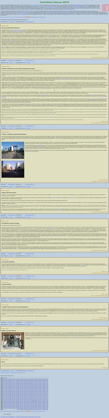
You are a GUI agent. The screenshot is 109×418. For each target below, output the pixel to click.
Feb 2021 (8, 384)
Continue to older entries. (4, 372)
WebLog (104, 9)
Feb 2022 (8, 383)
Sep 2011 (34, 398)
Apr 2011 (15, 398)
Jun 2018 (23, 388)
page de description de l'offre (58, 197)
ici (26, 40)
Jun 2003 (23, 409)
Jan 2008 (4, 402)
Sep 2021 (34, 384)
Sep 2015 (34, 392)
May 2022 (20, 383)
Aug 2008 (31, 402)
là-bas (45, 267)
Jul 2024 (27, 380)
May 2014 (20, 394)
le (7, 40)
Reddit (32, 416)
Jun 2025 (23, 379)
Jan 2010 (4, 399)
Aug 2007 (31, 403)
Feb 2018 (8, 388)
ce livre (32, 72)
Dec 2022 (46, 383)
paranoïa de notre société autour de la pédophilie (18, 29)
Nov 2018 (42, 388)
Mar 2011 (12, 398)
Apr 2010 (16, 399)
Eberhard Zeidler (57, 104)
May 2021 (20, 384)
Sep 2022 (34, 383)
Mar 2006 (12, 405)
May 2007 (20, 403)
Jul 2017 (27, 390)
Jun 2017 (23, 390)
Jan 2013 (4, 395)
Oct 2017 (38, 390)
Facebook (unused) (36, 416)
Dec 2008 (46, 402)
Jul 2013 (27, 395)
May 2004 (20, 407)
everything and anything (32, 11)
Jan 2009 (4, 401)
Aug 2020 (31, 386)
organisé (53, 136)
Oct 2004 (38, 407)
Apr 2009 (16, 401)
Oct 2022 (38, 383)
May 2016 (20, 391)
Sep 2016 (34, 391)
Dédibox (78, 337)
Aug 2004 (31, 407)
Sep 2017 (34, 390)
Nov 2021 (42, 384)
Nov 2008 (42, 402)
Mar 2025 (12, 379)
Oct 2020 (38, 386)
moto (58, 5)
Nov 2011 (42, 398)
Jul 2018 (27, 388)
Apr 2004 (16, 407)
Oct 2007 (38, 403)
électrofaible (4, 96)
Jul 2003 (27, 409)
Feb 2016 (8, 391)
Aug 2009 (31, 401)
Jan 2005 (4, 406)
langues (75, 5)
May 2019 (20, 387)
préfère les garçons (39, 6)
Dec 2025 (46, 379)
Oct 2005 (38, 406)
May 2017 (20, 390)
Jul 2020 (27, 386)
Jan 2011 (4, 398)
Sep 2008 (34, 402)
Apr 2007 (16, 403)
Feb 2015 (8, 392)
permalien (28, 21)
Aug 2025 (31, 379)
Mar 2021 (12, 384)
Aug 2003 (31, 409)
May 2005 (20, 406)
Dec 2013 (46, 395)
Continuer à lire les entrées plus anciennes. (17, 372)
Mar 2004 (12, 407)
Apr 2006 (16, 405)
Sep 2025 (34, 379)
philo (83, 5)
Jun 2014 (23, 394)
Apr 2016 (16, 391)
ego (104, 179)
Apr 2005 (16, 406)
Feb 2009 (8, 401)
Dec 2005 (46, 406)
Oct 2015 (38, 392)
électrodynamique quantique (91, 99)
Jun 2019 (23, 387)
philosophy (79, 11)
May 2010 (20, 399)
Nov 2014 (42, 394)
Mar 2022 (12, 383)
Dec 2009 (46, 401)
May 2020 (20, 386)
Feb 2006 (8, 405)
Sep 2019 (34, 387)
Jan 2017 (4, 390)
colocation (76, 332)
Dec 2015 (46, 392)
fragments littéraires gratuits (81, 6)
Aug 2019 (31, 387)
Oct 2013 (38, 395)
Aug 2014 (31, 394)
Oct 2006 (38, 405)
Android (64, 265)
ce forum (11, 205)
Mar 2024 (12, 380)
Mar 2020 (12, 386)
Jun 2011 (23, 398)
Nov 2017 (42, 390)
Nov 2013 (42, 395)
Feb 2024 (8, 380)
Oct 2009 (38, 401)
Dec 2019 (46, 387)
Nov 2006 (42, 405)
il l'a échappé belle (52, 55)
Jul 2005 (27, 406)
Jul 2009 (27, 401)
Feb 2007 (8, 403)
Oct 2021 (38, 384)
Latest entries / (21, 17)
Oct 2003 (38, 409)
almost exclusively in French (19, 13)
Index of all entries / (8, 17)
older (7, 21)
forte (8, 96)
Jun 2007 (23, 403)
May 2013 (20, 395)
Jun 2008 (23, 402)
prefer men (24, 12)
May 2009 (20, 401)
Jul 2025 (27, 379)
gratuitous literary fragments (62, 12)
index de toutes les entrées (69, 8)
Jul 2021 (27, 384)
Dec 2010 (46, 399)
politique (79, 5)
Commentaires (93, 57)
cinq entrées (6, 269)
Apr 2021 (16, 384)
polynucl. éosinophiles (51, 228)
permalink (10, 21)
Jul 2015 (27, 392)
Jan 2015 (4, 392)
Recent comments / (38, 17)
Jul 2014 (27, 394)
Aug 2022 (31, 383)
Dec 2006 (46, 405)
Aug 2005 (31, 406)
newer (14, 21)
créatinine (60, 235)
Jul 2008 (27, 402)
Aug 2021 (31, 384)
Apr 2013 (16, 395)
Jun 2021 (23, 384)
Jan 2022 (4, 383)
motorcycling (53, 11)
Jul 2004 (27, 407)
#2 (85, 79)
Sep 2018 (34, 388)
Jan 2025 (4, 379)
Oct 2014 (38, 394)
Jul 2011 (27, 398)
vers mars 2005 (63, 332)
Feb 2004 (8, 407)
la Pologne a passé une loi (16, 30)
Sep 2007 (34, 403)
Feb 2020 (8, 386)
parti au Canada (82, 264)
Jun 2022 (23, 383)
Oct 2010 (38, 399)
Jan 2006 (4, 405)
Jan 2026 (4, 377)
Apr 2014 (16, 394)
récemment (80, 333)
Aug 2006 (31, 405)
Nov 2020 (42, 386)
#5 (24, 104)
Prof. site (104, 6)
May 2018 (20, 388)
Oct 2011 (38, 398)
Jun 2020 (23, 386)
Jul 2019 (27, 387)
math (49, 11)
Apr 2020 (16, 386)
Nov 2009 (42, 401)
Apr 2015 (16, 392)
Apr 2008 (16, 402)
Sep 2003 (34, 409)
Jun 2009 (23, 401)
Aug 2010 (31, 399)
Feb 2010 (8, 399)
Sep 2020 (34, 386)
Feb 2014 (8, 394)
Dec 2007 (46, 403)
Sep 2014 (34, 394)
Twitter (20, 416)
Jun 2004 (23, 407)
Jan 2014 (4, 394)
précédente (23, 21)
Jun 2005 (23, 406)
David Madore (105, 5)
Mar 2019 (12, 387)
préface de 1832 (50, 34)
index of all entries (22, 14)
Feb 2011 (8, 398)
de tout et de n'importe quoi (34, 5)
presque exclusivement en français (51, 7)
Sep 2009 (34, 401)
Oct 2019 (38, 387)
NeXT (41, 148)
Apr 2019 (16, 387)
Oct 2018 (38, 388)
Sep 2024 (34, 380)
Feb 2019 (8, 387)
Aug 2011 (31, 398)
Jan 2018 (4, 388)
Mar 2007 (12, 403)
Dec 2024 (46, 380)
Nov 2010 (42, 399)
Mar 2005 (12, 406)
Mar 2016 (12, 391)
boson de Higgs (93, 95)
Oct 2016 (38, 391)
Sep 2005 (34, 406)
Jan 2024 (4, 380)
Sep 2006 (34, 405)
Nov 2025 (42, 379)
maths (54, 5)
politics (71, 11)
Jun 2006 (23, 405)
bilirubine (48, 235)
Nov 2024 (42, 380)
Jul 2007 (27, 403)
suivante (31, 21)
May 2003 (20, 409)
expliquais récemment (6, 194)
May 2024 (20, 380)
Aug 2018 (31, 388)
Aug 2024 (31, 380)
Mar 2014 (12, 394)
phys (106, 121)
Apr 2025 (16, 379)
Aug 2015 (31, 392)
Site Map (104, 8)
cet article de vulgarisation (48, 117)
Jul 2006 (27, 405)
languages (67, 11)
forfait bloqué (61, 210)
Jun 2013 (23, 395)
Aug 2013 (31, 395)
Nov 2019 (42, 387)
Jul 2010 (27, 399)
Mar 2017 (12, 390)
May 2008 (20, 402)
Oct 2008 (38, 402)
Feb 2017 (8, 390)
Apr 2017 (16, 390)
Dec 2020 (46, 386)
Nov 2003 (42, 409)
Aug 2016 (31, 391)
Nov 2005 (42, 406)
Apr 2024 (16, 380)
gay (106, 179)
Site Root (104, 7)
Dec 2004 (46, 407)
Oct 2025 (38, 379)
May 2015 (20, 392)
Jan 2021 (4, 384)
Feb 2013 (8, 395)
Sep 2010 (34, 399)
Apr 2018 (16, 388)
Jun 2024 (23, 380)
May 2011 (20, 398)
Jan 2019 (4, 387)
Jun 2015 (23, 392)
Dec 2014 (46, 394)
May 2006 (20, 405)
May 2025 (20, 379)
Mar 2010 (12, 399)
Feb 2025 (8, 379)
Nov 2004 (42, 407)
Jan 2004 (4, 407)
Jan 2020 (4, 386)
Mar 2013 (12, 395)
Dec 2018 (46, 388)
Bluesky (23, 416)
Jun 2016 (23, 391)
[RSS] (27, 17)
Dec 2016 (46, 391)
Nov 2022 (42, 383)
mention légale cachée (72, 197)
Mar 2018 (12, 388)
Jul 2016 (27, 391)
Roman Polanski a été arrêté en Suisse (18, 31)
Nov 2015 (42, 392)
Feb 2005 (8, 406)
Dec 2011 (46, 398)
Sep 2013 (34, 395)
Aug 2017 (31, 390)
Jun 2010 (23, 399)
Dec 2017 (46, 390)
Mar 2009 (12, 401)
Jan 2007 (4, 403)
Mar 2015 (12, 392)
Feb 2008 (8, 402)
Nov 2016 (42, 391)
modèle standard (45, 95)
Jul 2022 (27, 383)
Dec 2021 (46, 384)
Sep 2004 (34, 407)
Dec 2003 (46, 409)
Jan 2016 (4, 391)
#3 (49, 45)
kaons (51, 114)
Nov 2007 (42, 403)
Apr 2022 (16, 383)
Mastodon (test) (27, 416)
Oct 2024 (38, 380)
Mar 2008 (12, 402)
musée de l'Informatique (39, 145)
